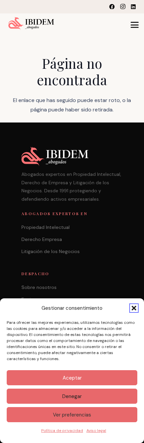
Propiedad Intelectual (45, 227)
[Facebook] (111, 6)
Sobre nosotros (39, 287)
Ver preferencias (72, 414)
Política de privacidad (62, 430)
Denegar (72, 396)
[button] (134, 308)
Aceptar (72, 378)
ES (96, 6)
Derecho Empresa (41, 239)
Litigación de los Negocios (50, 251)
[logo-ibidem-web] (31, 23)
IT (89, 6)
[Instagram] (122, 6)
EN (82, 6)
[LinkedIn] (133, 6)
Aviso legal (96, 430)
